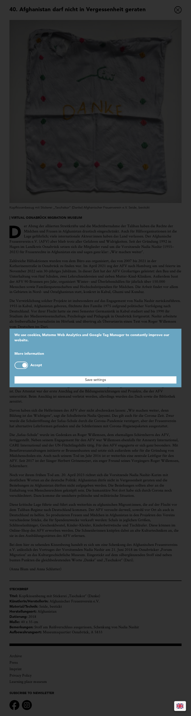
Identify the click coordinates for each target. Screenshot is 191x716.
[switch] (21, 365)
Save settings (95, 380)
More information (29, 353)
